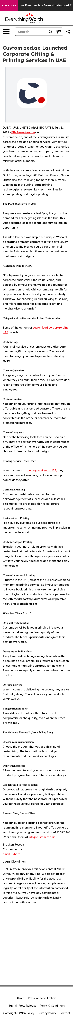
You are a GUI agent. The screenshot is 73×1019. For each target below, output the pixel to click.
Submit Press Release (22, 1005)
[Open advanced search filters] (58, 32)
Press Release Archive (42, 998)
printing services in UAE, (41, 470)
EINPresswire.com (23, 132)
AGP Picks (9, 5)
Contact (64, 1013)
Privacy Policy (47, 1013)
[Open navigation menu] (6, 31)
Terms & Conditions (52, 1005)
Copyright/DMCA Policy (18, 1013)
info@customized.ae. (42, 837)
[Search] (50, 32)
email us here (11, 854)
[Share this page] (68, 31)
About (20, 998)
